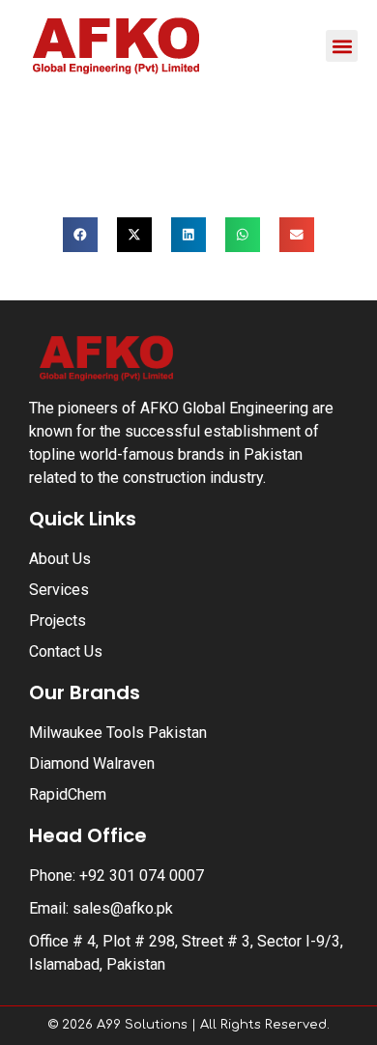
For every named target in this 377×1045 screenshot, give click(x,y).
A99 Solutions (142, 1024)
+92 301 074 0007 (141, 875)
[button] (342, 46)
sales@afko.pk (122, 908)
